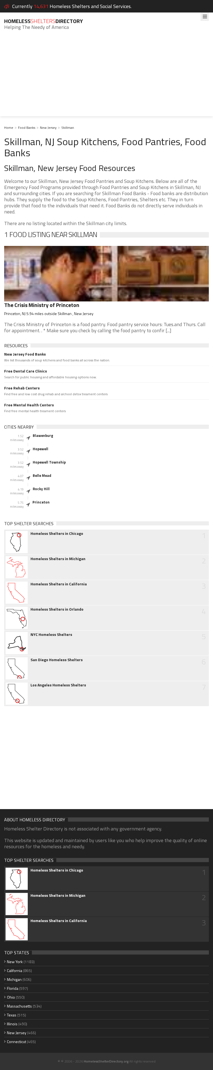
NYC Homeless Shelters (51, 634)
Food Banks (26, 127)
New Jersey (48, 127)
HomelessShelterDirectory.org (106, 1061)
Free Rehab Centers (22, 388)
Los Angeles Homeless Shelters (58, 685)
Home (8, 127)
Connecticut (16, 1041)
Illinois (12, 1024)
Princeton (41, 502)
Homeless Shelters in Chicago (57, 533)
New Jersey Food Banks (25, 354)
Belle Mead (42, 475)
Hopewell (40, 448)
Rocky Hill (41, 488)
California (14, 970)
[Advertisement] (106, 77)
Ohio (11, 997)
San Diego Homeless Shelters (57, 659)
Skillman (67, 127)
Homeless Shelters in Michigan (58, 558)
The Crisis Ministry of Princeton (41, 305)
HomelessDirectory (43, 21)
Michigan (14, 979)
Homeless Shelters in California (59, 583)
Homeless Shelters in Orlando (57, 609)
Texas (11, 1015)
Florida (12, 988)
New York (15, 962)
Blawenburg (43, 435)
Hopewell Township (49, 462)
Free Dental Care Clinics (25, 371)
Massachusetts (19, 1006)
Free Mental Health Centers (29, 404)
